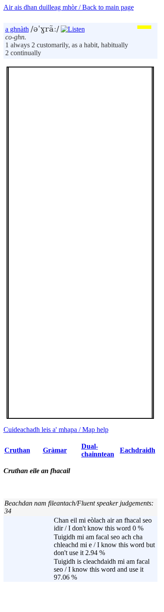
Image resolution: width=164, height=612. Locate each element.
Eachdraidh (137, 450)
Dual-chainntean (97, 450)
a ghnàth (17, 29)
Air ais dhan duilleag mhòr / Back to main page (68, 7)
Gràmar (55, 450)
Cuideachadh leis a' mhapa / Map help (55, 429)
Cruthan (17, 450)
